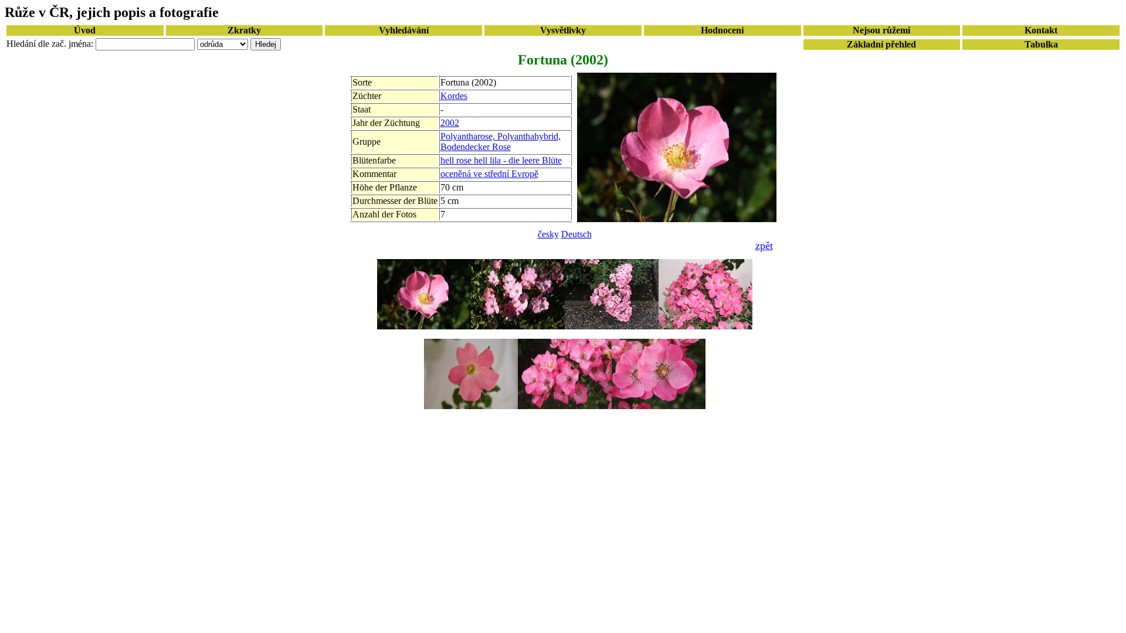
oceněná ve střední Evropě (489, 174)
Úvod (85, 30)
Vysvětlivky (563, 30)
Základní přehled (881, 44)
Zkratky (244, 30)
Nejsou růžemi (881, 30)
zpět (764, 245)
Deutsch (576, 234)
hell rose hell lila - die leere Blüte (501, 160)
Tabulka (1041, 44)
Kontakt (1041, 30)
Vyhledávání (404, 30)
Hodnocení (722, 30)
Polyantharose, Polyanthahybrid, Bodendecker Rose (500, 141)
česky (548, 234)
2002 (449, 123)
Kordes (453, 96)
